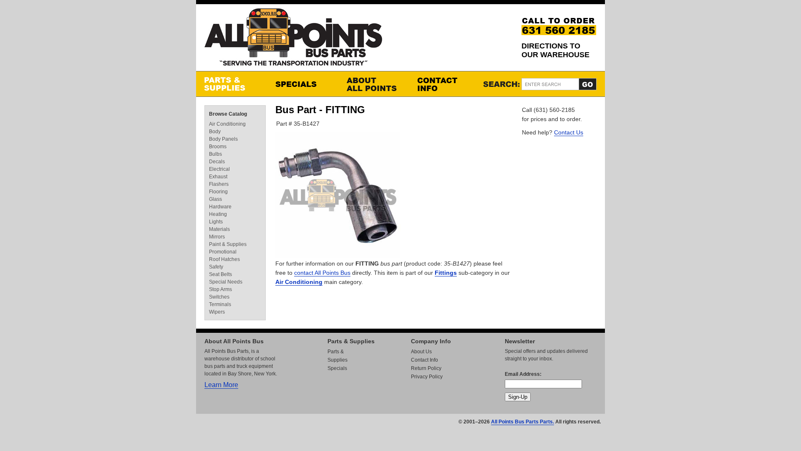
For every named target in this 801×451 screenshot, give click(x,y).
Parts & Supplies (231, 83)
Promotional (223, 252)
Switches (219, 297)
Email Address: (523, 374)
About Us (421, 352)
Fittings (446, 272)
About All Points (373, 83)
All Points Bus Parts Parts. (522, 422)
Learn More (221, 384)
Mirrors (217, 237)
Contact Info (444, 83)
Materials (219, 229)
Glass (215, 199)
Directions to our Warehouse (555, 50)
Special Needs (225, 282)
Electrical (219, 169)
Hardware (220, 207)
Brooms (218, 146)
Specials (302, 83)
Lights (216, 222)
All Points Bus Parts (293, 39)
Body (215, 131)
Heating (218, 214)
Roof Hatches (224, 259)
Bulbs (215, 154)
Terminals (220, 304)
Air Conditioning (298, 282)
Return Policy (426, 368)
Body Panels (223, 139)
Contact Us (568, 132)
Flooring (218, 192)
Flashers (219, 184)
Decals (217, 162)
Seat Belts (220, 274)
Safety (216, 267)
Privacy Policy (427, 377)
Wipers (217, 312)
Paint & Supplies (228, 244)
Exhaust (218, 177)
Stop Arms (220, 289)
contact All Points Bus (322, 272)
